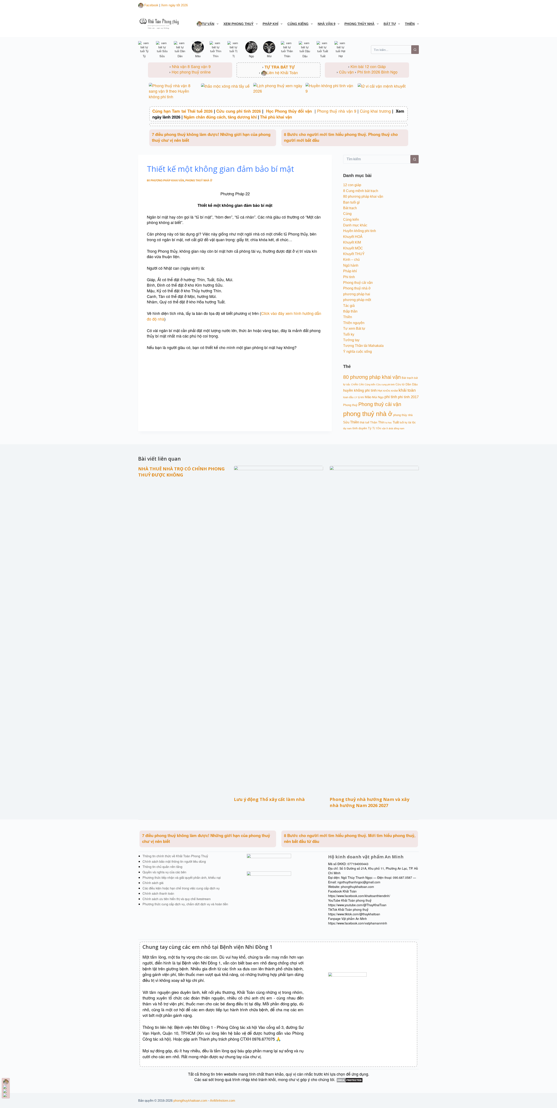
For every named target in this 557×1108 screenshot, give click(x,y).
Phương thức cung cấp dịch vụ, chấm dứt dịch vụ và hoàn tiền (185, 904)
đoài (391, 428)
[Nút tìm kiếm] (414, 159)
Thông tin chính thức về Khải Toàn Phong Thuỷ (175, 856)
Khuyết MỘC (353, 248)
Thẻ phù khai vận (276, 117)
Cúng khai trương (375, 111)
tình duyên (359, 428)
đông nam (399, 428)
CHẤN (354, 384)
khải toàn (407, 390)
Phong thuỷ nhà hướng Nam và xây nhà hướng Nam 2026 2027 (369, 802)
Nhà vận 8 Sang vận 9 (191, 66)
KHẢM (394, 390)
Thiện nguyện (353, 323)
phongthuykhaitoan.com (190, 1100)
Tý (369, 428)
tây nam (347, 428)
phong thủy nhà (403, 415)
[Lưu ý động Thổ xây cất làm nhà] (278, 629)
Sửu (346, 422)
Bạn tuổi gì (351, 202)
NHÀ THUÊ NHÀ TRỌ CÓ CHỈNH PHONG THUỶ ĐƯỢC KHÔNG (181, 472)
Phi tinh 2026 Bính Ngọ (377, 72)
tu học (388, 422)
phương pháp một (357, 300)
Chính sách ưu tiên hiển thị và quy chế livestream (177, 898)
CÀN (361, 384)
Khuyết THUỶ (354, 254)
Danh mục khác (355, 225)
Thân (373, 422)
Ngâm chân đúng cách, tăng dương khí (220, 117)
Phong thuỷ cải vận (358, 282)
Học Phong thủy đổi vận (289, 111)
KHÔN (386, 390)
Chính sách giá (153, 882)
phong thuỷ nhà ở (367, 413)
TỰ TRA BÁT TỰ (280, 67)
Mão (368, 397)
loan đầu (348, 397)
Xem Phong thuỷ (238, 24)
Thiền (410, 24)
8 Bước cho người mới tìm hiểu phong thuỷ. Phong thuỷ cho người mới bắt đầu (341, 137)
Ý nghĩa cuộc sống (357, 351)
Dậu (415, 384)
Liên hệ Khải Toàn (282, 72)
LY (355, 397)
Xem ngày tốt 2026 (174, 5)
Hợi (379, 390)
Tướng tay (351, 340)
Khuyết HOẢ (352, 237)
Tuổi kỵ (348, 334)
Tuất (396, 422)
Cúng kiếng (298, 24)
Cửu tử (400, 384)
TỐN (378, 428)
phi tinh (390, 397)
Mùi (374, 397)
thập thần (350, 311)
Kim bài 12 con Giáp (368, 66)
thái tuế (364, 422)
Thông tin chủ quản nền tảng (162, 866)
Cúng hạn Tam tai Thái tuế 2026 (182, 111)
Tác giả (349, 305)
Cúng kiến (351, 219)
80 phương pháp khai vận (165, 180)
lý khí (361, 397)
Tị (373, 428)
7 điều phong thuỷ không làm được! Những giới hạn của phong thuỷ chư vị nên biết (211, 137)
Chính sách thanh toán (158, 893)
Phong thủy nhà (359, 24)
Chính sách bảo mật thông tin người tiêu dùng (174, 861)
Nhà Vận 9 (326, 24)
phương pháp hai (356, 294)
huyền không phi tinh (360, 390)
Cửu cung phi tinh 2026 (238, 111)
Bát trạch (350, 208)
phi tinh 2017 (408, 397)
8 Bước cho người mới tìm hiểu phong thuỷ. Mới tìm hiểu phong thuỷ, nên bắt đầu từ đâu (349, 838)
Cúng (347, 214)
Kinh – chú (351, 259)
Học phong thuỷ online (191, 72)
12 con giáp (352, 185)
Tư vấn (208, 24)
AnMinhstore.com (222, 1100)
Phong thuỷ (350, 405)
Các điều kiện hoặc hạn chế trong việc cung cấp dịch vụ (181, 888)
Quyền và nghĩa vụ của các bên (164, 872)
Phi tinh (349, 277)
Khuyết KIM (352, 242)
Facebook (150, 5)
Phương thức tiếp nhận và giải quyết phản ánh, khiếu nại (182, 877)
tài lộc (412, 422)
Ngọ (381, 397)
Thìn (381, 422)
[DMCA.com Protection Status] (349, 1079)
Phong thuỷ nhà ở (198, 180)
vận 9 (385, 428)
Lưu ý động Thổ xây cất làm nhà (269, 799)
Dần (408, 384)
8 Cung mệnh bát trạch (360, 191)
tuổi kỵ (403, 422)
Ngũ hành (350, 265)
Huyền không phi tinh (359, 231)
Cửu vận (346, 72)
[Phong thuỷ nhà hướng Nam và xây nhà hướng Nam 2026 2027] (374, 629)
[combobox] (376, 159)
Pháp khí (270, 24)
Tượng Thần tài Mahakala (363, 346)
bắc (348, 384)
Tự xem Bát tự (354, 328)
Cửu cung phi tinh (385, 384)
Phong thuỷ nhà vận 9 (336, 111)
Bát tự (390, 24)
